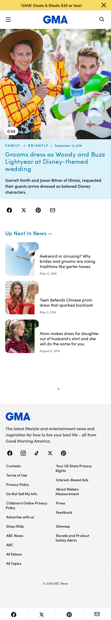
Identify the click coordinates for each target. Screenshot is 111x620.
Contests (13, 465)
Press (60, 502)
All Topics (13, 563)
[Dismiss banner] (104, 5)
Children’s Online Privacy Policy (26, 505)
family (12, 145)
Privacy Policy (17, 484)
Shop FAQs (15, 526)
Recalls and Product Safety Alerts (72, 538)
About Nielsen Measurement (67, 491)
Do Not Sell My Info (21, 493)
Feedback (64, 512)
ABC (9, 544)
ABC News (14, 535)
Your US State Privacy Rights (74, 468)
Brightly (38, 145)
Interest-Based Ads (72, 479)
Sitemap (63, 526)
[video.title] (55, 83)
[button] (8, 19)
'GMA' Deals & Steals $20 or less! (51, 5)
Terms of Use (16, 475)
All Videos (14, 554)
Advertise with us (20, 516)
